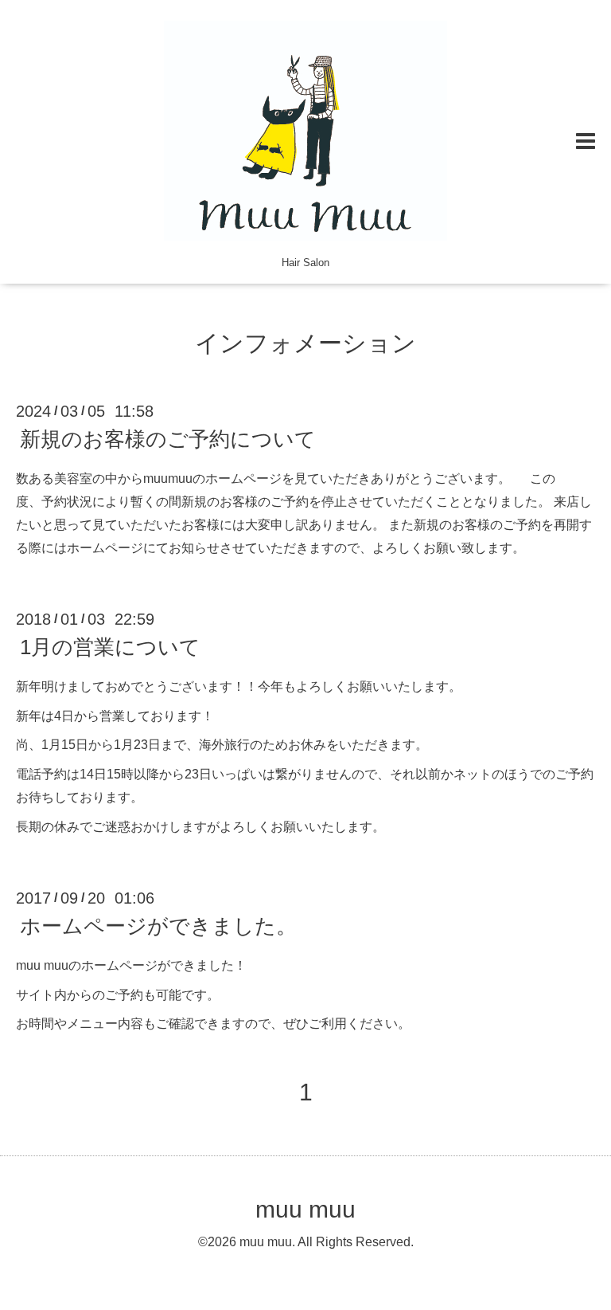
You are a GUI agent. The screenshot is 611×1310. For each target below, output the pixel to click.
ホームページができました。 (158, 926)
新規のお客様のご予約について (168, 439)
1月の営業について (110, 647)
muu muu (305, 1209)
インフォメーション (305, 343)
